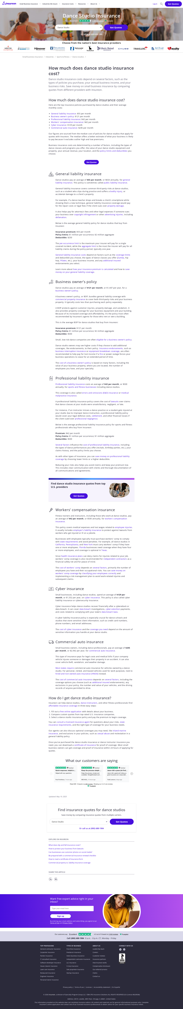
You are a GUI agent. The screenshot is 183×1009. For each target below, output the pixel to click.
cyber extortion (113, 609)
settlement (97, 416)
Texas (104, 550)
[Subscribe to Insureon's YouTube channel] (124, 949)
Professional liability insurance (65, 119)
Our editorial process (100, 969)
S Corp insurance (72, 966)
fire (101, 354)
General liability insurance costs (70, 255)
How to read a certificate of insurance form (66, 859)
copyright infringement (85, 214)
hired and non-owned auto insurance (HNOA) (76, 673)
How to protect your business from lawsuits (66, 848)
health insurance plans (72, 556)
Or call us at (91, 34)
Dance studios (78, 57)
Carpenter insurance (47, 952)
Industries (50, 57)
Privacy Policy (67, 923)
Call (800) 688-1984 (75, 938)
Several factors (62, 444)
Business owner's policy (62, 116)
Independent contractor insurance (78, 959)
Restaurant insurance (47, 973)
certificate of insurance (85, 745)
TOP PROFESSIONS (47, 946)
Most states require (64, 668)
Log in (155, 4)
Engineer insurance (47, 976)
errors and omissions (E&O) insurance (100, 393)
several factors (100, 567)
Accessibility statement (102, 987)
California (60, 544)
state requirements (69, 541)
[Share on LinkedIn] (51, 881)
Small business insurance (32, 57)
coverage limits (123, 255)
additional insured (112, 260)
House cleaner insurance (48, 966)
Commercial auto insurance (64, 128)
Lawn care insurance (47, 969)
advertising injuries (114, 214)
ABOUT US (96, 946)
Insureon (52, 995)
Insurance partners (99, 959)
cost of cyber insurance (71, 629)
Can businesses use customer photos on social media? (70, 852)
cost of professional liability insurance (101, 444)
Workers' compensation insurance (67, 122)
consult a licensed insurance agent (73, 722)
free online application (71, 711)
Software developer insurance (50, 963)
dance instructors (89, 703)
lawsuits (115, 401)
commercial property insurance (70, 299)
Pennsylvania (72, 544)
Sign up (60, 916)
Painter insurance (46, 956)
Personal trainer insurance (49, 980)
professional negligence (86, 418)
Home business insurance (75, 956)
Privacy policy (68, 987)
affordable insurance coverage (63, 705)
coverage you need (99, 629)
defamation (60, 217)
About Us (93, 4)
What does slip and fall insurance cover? (65, 845)
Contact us (96, 976)
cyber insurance (92, 597)
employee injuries (123, 527)
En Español (116, 987)
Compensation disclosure (101, 966)
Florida (82, 547)
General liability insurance (63, 113)
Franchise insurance (73, 949)
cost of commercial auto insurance (76, 679)
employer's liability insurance (87, 530)
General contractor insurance (50, 949)
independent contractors (115, 559)
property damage (115, 206)
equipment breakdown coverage (104, 351)
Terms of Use (54, 923)
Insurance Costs (68, 4)
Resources (82, 4)
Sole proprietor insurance (75, 969)
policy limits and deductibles (113, 151)
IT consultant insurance (48, 959)
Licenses (89, 987)
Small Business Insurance (29, 4)
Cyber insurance (58, 125)
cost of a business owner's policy (75, 363)
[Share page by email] (56, 881)
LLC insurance (71, 963)
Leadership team (98, 949)
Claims (95, 973)
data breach (85, 609)
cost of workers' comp (70, 567)
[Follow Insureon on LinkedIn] (120, 949)
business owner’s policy (66, 290)
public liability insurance (115, 182)
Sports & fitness (63, 57)
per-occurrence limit (69, 243)
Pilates (63, 260)
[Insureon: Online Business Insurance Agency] (9, 4)
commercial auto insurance (102, 650)
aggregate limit (89, 246)
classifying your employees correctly (99, 573)
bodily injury (116, 191)
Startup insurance (73, 973)
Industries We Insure (49, 4)
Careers (95, 952)
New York (88, 544)
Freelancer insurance (74, 952)
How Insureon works (100, 963)
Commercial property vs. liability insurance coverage (69, 863)
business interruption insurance (70, 351)
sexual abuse (103, 733)
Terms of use (79, 987)
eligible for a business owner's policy (114, 339)
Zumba (121, 257)
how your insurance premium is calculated (93, 269)
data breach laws (110, 612)
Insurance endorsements (111, 348)
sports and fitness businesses (82, 387)
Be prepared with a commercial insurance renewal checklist (72, 855)
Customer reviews (99, 956)
